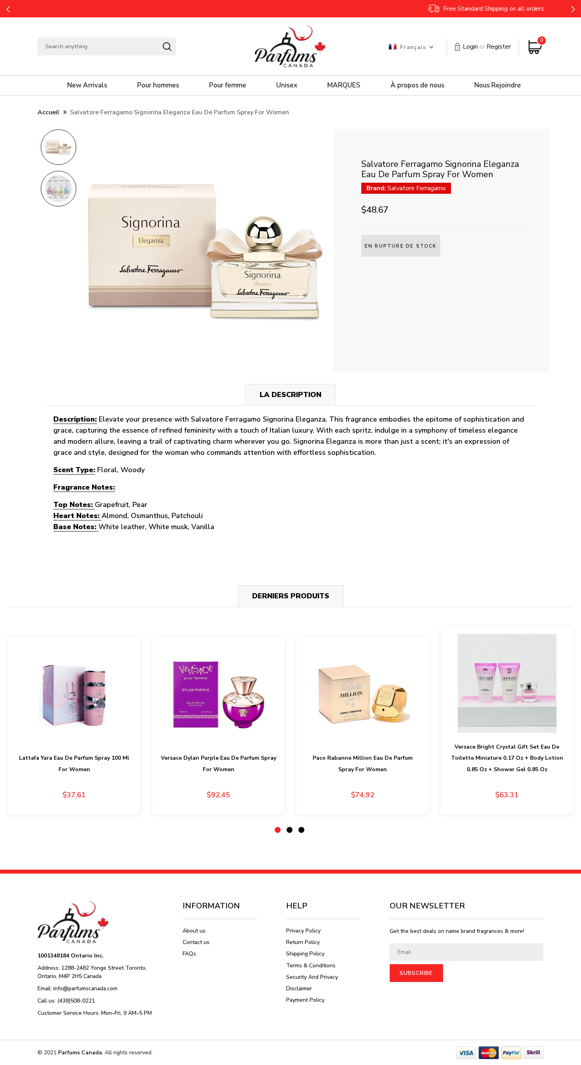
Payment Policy (305, 1000)
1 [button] (278, 830)
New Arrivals (87, 85)
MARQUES (343, 85)
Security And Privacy (312, 977)
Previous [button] (8, 9)
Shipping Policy (305, 953)
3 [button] (301, 830)
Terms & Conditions (311, 965)
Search (167, 47)
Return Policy (303, 942)
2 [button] (289, 830)
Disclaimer (299, 988)
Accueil (48, 112)
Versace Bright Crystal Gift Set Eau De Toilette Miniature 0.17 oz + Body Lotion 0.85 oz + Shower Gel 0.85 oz (507, 758)
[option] (58, 149)
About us (194, 930)
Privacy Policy (303, 930)
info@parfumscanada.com (85, 988)
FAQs (189, 953)
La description (290, 394)
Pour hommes (158, 85)
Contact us (196, 942)
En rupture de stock (401, 246)
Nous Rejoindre (497, 85)
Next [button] (573, 9)
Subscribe (416, 973)
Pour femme (227, 85)
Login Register (487, 46)
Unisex (286, 85)
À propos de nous (417, 85)
